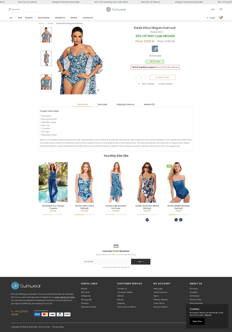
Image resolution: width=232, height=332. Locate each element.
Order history (159, 303)
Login (212, 17)
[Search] (9, 9)
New (20, 18)
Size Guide (156, 56)
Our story (194, 288)
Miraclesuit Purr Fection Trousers (53, 207)
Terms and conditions (126, 307)
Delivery (120, 296)
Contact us (122, 288)
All (11, 18)
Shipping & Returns (125, 104)
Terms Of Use (44, 327)
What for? (208, 315)
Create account (160, 292)
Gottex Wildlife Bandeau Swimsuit (178, 207)
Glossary (85, 303)
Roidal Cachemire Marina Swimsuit (147, 207)
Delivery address (160, 299)
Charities (193, 292)
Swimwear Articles (88, 307)
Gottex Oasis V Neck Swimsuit (84, 207)
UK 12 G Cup (155, 61)
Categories (86, 296)
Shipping (121, 303)
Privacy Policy (195, 299)
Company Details (124, 292)
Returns (120, 299)
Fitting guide (86, 299)
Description (82, 104)
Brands (29, 18)
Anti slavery (194, 296)
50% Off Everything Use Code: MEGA (102, 2)
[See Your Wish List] (221, 9)
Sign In (156, 296)
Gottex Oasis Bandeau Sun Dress (115, 207)
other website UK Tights (65, 297)
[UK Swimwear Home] (116, 9)
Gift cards (85, 292)
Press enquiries (196, 303)
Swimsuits (60, 18)
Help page (157, 288)
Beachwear (43, 18)
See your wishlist (160, 307)
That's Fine (197, 321)
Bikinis (74, 18)
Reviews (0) (149, 104)
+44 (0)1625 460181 (19, 313)
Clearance (88, 18)
